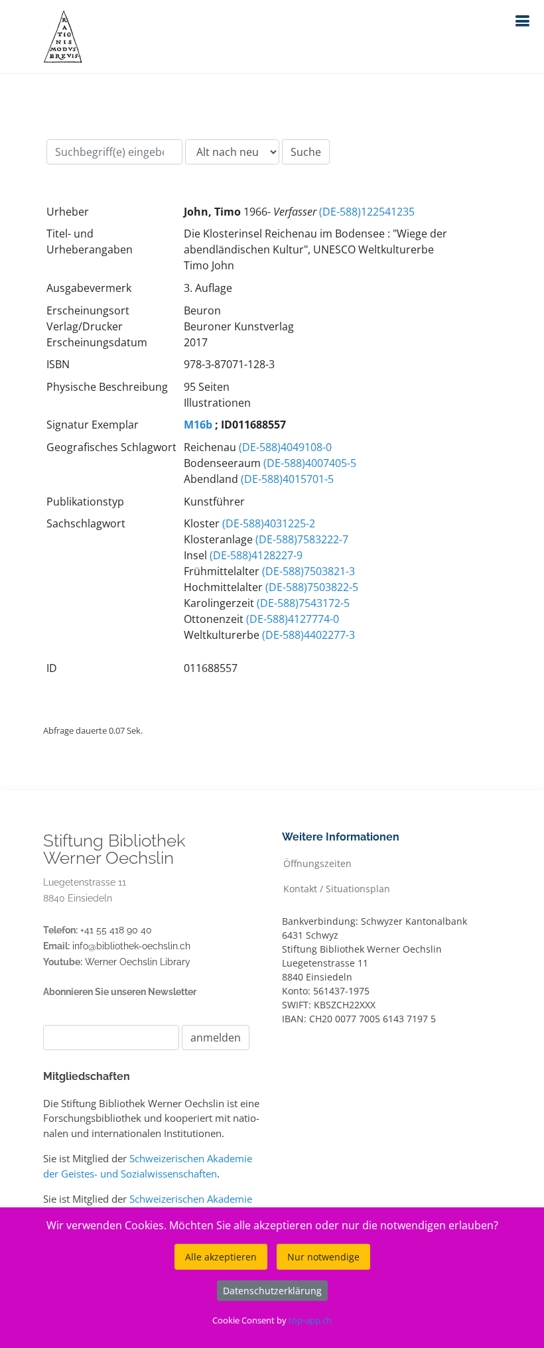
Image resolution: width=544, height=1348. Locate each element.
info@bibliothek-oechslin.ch (131, 946)
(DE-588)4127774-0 (292, 619)
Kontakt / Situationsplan (336, 888)
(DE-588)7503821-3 (308, 571)
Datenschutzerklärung (272, 1290)
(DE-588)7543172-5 (303, 603)
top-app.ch (310, 1320)
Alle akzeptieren (221, 1256)
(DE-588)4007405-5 (309, 463)
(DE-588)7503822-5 (311, 587)
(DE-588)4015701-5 (287, 479)
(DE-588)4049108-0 (285, 447)
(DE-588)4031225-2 (268, 523)
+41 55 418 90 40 (116, 930)
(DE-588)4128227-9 (256, 555)
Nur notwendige (323, 1256)
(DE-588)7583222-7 (301, 539)
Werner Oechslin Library (137, 962)
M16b (198, 424)
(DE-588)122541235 (367, 211)
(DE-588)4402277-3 (308, 635)
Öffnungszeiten (317, 862)
